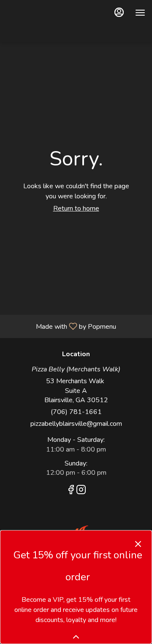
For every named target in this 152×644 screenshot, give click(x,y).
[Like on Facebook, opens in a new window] (71, 491)
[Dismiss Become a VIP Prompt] (138, 544)
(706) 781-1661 (76, 412)
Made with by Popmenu (61, 326)
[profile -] (119, 12)
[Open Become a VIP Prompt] (76, 637)
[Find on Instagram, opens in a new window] (81, 491)
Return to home (76, 208)
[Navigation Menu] (140, 12)
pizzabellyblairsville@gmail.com (76, 423)
